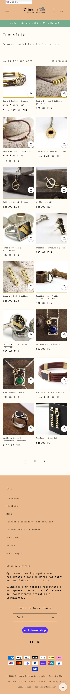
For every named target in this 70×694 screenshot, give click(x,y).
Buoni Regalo (15, 553)
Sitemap (11, 545)
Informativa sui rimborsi (23, 529)
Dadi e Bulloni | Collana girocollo (49, 102)
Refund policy (56, 676)
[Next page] (45, 461)
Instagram (13, 498)
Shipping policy (57, 681)
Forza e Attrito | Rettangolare (12, 249)
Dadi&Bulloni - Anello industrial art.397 (47, 297)
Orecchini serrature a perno (50, 248)
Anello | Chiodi (44, 202)
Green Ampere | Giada (13, 392)
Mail (9, 514)
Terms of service (36, 681)
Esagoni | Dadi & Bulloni (15, 296)
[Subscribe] (53, 617)
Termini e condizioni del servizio (30, 521)
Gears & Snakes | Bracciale (17, 101)
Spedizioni (14, 537)
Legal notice (24, 687)
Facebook (12, 506)
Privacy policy (16, 681)
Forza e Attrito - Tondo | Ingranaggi (16, 345)
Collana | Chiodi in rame (15, 202)
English (13, 2)
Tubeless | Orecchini (46, 438)
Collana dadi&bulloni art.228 (51, 152)
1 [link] (25, 460)
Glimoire (19, 676)
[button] (7, 10)
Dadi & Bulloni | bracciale (17, 152)
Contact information (45, 687)
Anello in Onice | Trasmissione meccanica (14, 439)
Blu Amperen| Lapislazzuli (49, 344)
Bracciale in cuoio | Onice (50, 392)
